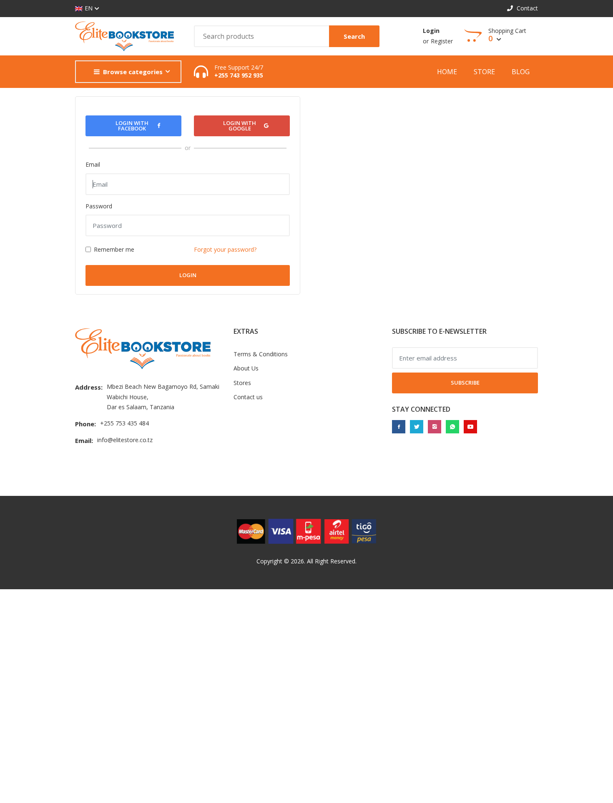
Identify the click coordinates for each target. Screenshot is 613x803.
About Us (246, 368)
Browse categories (133, 72)
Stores (242, 383)
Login (431, 31)
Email (92, 164)
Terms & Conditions (261, 354)
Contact (526, 8)
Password (98, 206)
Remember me (114, 249)
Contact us (248, 397)
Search (354, 36)
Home (447, 71)
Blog (521, 71)
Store (484, 71)
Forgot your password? (225, 249)
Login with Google (239, 125)
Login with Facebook (132, 125)
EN (89, 8)
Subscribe (465, 382)
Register (442, 41)
